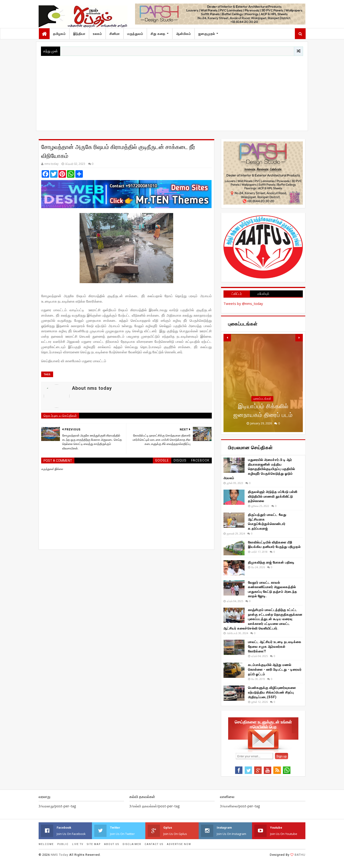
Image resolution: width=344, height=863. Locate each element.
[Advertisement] (172, 91)
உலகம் (97, 34)
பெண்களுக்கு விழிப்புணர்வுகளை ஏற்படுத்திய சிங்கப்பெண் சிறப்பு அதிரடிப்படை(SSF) (272, 692)
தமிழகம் (59, 34)
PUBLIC (63, 844)
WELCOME (46, 844)
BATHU (300, 854)
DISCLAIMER (132, 844)
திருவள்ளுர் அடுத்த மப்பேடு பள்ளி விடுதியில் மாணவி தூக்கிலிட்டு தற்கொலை (272, 496)
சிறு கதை (158, 34)
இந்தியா (79, 34)
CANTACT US (154, 844)
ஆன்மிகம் (183, 34)
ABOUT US (111, 844)
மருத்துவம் (135, 34)
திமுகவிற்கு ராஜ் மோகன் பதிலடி (271, 562)
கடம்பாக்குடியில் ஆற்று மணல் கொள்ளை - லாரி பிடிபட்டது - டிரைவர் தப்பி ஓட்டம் (275, 669)
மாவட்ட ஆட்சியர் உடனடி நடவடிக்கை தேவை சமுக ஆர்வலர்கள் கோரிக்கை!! (274, 646)
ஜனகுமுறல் (206, 34)
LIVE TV (77, 844)
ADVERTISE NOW (179, 844)
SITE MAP (94, 844)
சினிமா (115, 34)
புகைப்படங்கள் (262, 398)
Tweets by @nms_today (243, 303)
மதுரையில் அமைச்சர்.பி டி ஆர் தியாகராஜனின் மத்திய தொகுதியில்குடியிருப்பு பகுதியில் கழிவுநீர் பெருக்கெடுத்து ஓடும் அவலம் (259, 469)
